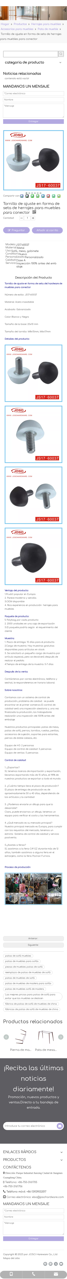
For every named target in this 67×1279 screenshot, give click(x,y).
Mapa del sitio (11, 1258)
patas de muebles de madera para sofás (28, 983)
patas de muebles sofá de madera (24, 989)
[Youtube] (61, 1264)
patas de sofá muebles (18, 956)
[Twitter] (56, 1264)
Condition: (12, 254)
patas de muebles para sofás (21, 961)
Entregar (33, 121)
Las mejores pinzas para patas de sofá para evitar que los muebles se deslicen (30, 996)
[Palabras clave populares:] (61, 54)
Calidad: (10, 260)
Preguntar (18, 230)
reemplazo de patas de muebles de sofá (27, 972)
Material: (11, 247)
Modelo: (10, 244)
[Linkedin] (51, 1264)
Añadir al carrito (47, 230)
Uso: (8, 251)
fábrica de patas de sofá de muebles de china (31, 1004)
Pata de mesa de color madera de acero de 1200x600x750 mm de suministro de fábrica (46, 1049)
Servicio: (10, 263)
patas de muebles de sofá (20, 978)
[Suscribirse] (60, 1126)
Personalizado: (15, 257)
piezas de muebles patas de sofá (24, 967)
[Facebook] (45, 1264)
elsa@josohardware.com (48, 1197)
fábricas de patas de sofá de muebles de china (31, 1009)
